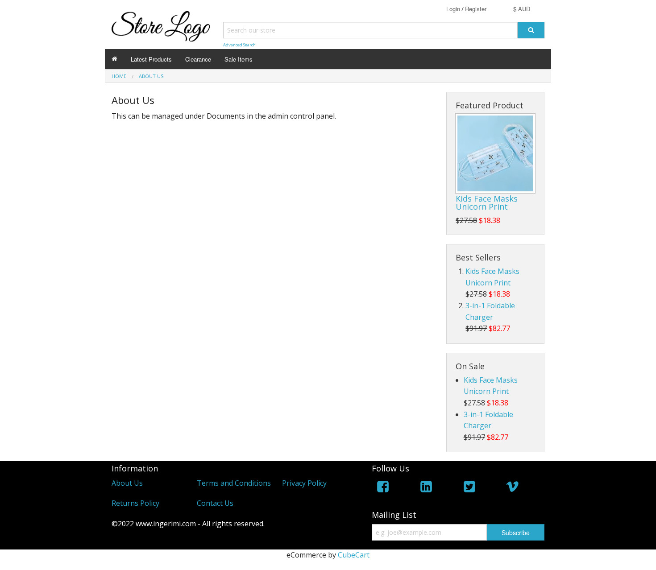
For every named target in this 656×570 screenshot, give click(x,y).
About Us (127, 483)
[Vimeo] (512, 488)
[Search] (531, 30)
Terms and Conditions (234, 483)
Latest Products (151, 59)
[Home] (114, 59)
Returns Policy (135, 503)
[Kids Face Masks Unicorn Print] (495, 153)
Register (475, 8)
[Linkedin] (426, 488)
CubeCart (354, 555)
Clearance (198, 59)
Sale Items (238, 59)
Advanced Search (239, 45)
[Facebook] (383, 488)
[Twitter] (469, 488)
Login (453, 8)
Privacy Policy (304, 483)
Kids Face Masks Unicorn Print (487, 202)
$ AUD (521, 8)
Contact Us (215, 503)
